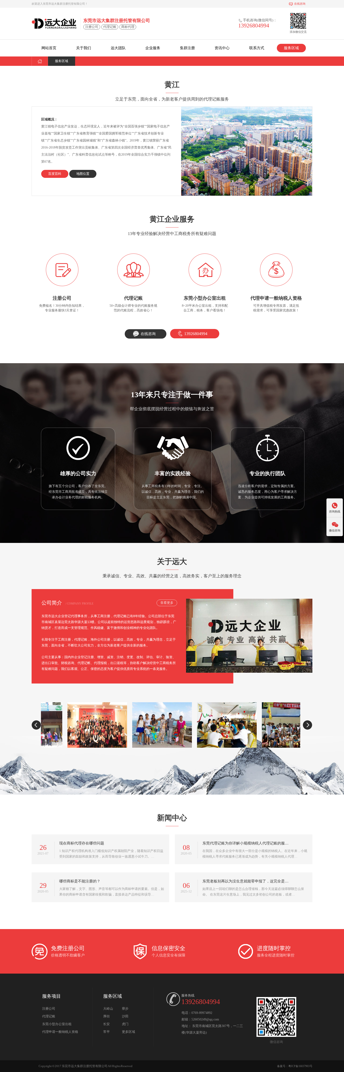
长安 (106, 1024)
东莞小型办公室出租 (57, 1024)
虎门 (125, 1024)
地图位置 (82, 174)
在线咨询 (299, 3)
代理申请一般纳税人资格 (60, 1032)
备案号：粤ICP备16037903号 (294, 1066)
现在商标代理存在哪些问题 (81, 843)
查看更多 (166, 603)
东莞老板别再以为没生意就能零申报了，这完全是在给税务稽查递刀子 (245, 881)
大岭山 (108, 1008)
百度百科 (54, 174)
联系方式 (256, 48)
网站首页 (48, 48)
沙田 (125, 1016)
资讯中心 (222, 48)
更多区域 (128, 1032)
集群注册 (187, 48)
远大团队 (118, 48)
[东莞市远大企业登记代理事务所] (54, 23)
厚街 (106, 1016)
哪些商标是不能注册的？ (79, 881)
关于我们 (83, 48)
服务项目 (51, 996)
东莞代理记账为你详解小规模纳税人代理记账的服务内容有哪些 (245, 843)
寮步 (125, 1008)
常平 (106, 1032)
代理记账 (48, 1016)
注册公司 (48, 1008)
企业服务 (152, 48)
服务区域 (291, 48)
